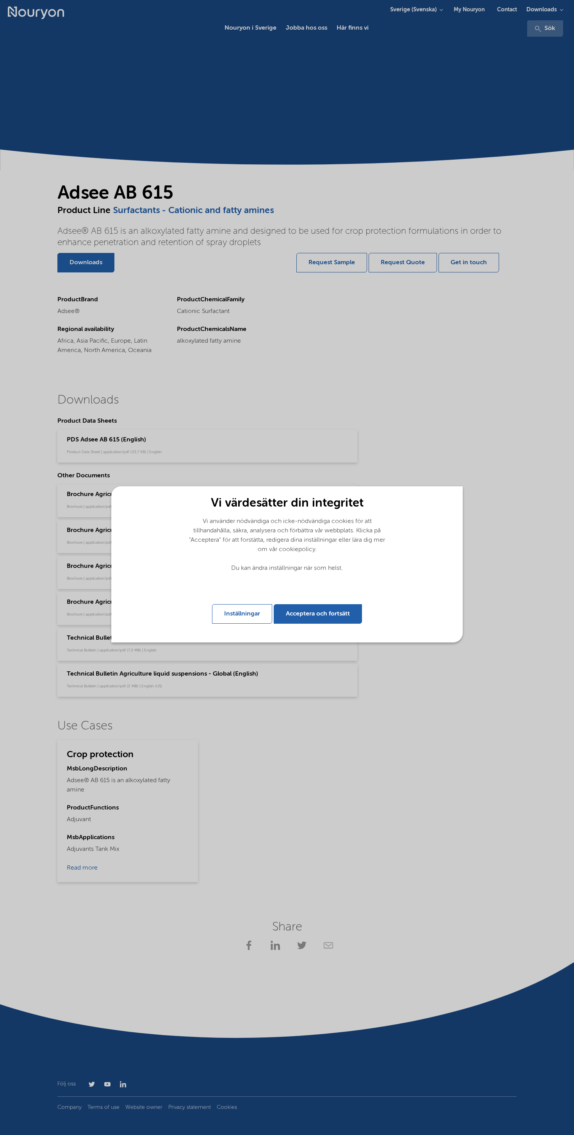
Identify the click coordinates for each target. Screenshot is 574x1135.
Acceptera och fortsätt (318, 614)
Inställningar (242, 614)
